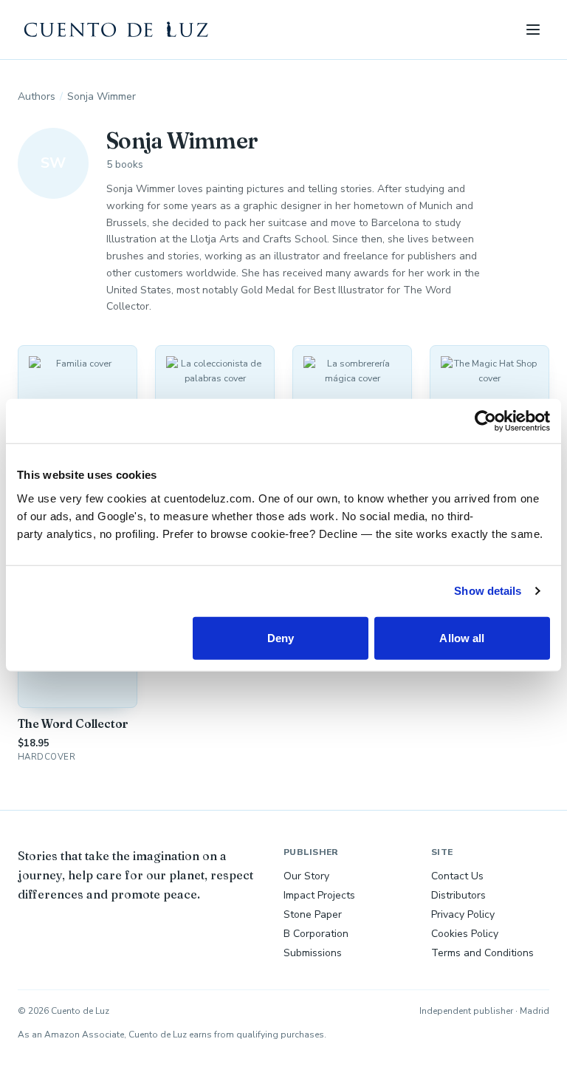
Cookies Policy (464, 934)
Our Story (306, 876)
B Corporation (316, 934)
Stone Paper (313, 914)
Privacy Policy (463, 914)
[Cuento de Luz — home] (117, 29)
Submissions (313, 953)
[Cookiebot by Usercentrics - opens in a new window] (485, 421)
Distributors (458, 895)
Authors (36, 96)
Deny (280, 637)
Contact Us (457, 876)
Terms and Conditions (482, 953)
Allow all (461, 637)
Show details (487, 591)
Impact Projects (319, 895)
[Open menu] (533, 29)
